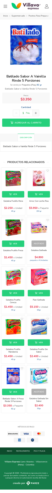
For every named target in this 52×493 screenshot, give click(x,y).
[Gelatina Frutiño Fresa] (13, 227)
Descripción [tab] (26, 137)
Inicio (9, 451)
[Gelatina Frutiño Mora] (13, 178)
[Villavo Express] (26, 6)
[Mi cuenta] (47, 6)
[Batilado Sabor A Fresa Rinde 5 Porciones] (13, 376)
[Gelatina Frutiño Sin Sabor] (39, 326)
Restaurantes (23, 451)
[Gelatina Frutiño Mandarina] (13, 326)
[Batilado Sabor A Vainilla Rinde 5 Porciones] (26, 44)
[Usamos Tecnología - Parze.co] (26, 483)
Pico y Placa (39, 451)
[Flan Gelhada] (39, 277)
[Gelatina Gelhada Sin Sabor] (39, 376)
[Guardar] (22, 171)
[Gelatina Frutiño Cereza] (13, 277)
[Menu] (5, 6)
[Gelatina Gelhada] (39, 227)
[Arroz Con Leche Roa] (39, 178)
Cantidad (26, 107)
